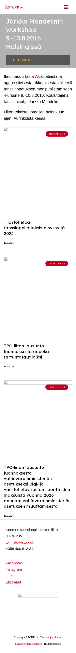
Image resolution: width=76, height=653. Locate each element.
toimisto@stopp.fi (20, 542)
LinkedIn (12, 576)
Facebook (14, 563)
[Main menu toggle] (66, 7)
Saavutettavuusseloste (28, 643)
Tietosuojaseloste (50, 637)
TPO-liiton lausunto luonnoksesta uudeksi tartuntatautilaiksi (26, 351)
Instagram (14, 569)
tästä (29, 76)
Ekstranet (13, 582)
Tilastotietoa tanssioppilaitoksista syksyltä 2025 (34, 227)
